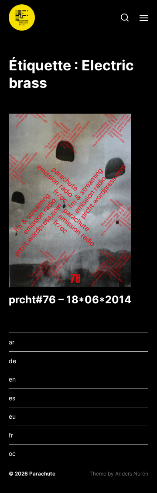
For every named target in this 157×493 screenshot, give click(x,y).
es (12, 398)
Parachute (42, 473)
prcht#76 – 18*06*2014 (70, 299)
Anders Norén (131, 473)
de (12, 361)
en (12, 379)
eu (12, 416)
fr (11, 435)
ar (11, 342)
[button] (125, 17)
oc (12, 453)
